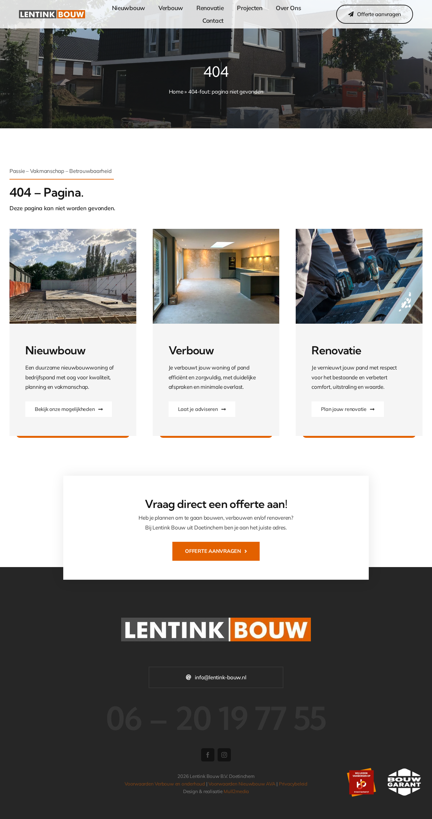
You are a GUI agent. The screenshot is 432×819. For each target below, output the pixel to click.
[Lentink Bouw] (52, 12)
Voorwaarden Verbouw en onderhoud (165, 784)
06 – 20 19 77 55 (216, 718)
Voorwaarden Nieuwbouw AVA (241, 784)
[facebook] (207, 754)
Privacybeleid (293, 784)
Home (176, 91)
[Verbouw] (359, 231)
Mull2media (236, 791)
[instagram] (224, 754)
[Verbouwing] (216, 231)
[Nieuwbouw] (72, 231)
